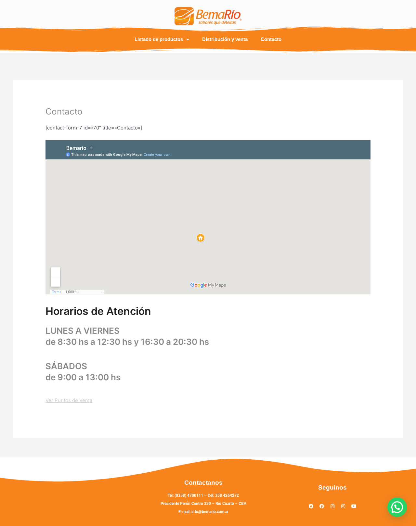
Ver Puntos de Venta (69, 400)
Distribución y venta (225, 39)
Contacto (271, 39)
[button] (397, 507)
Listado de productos (159, 39)
